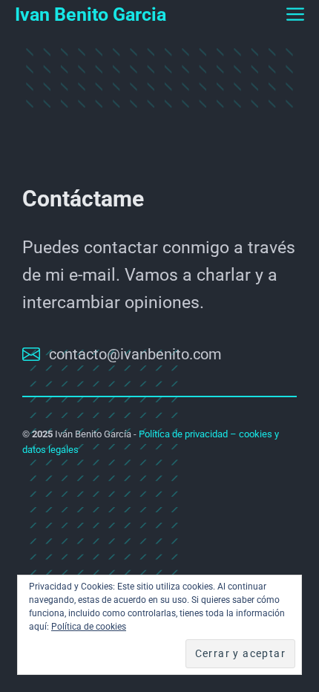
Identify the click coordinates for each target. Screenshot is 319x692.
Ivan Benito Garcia (90, 14)
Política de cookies (88, 626)
